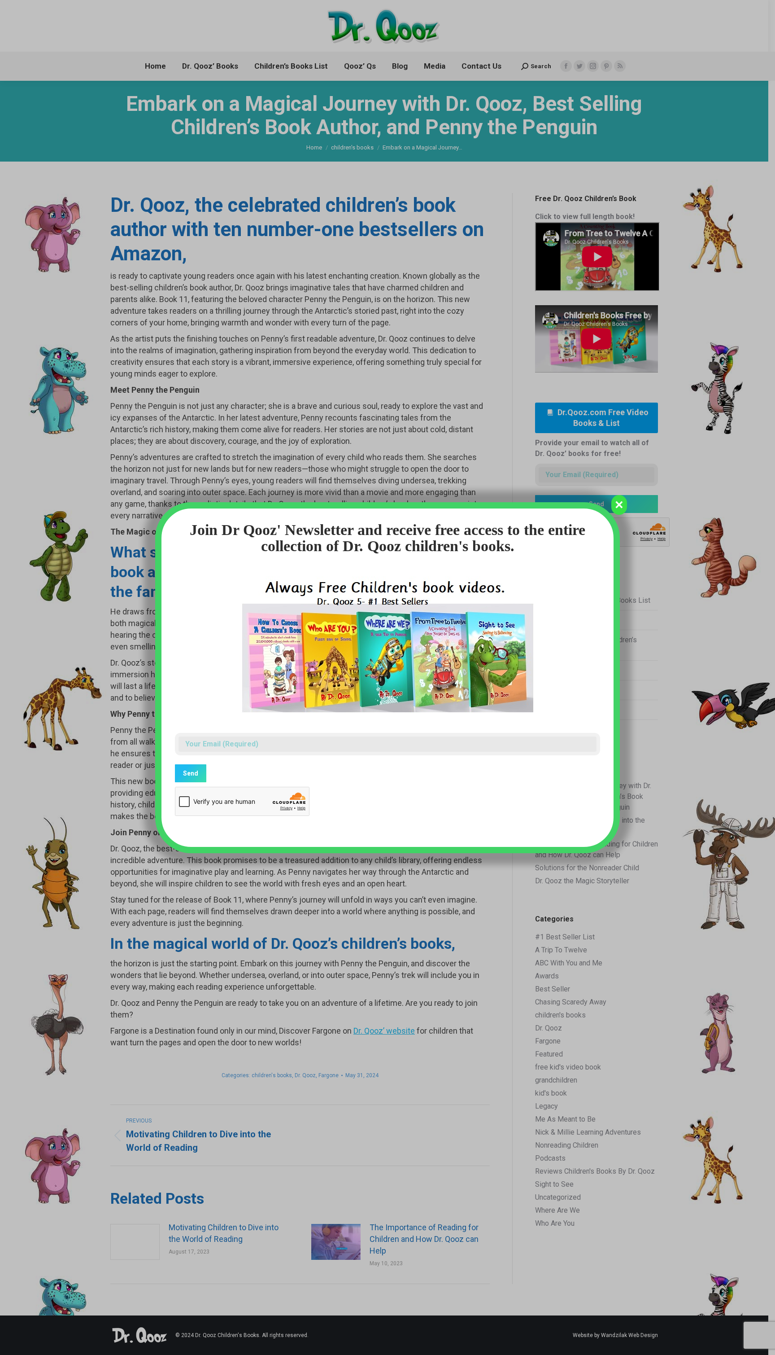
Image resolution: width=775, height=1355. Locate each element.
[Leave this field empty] (388, 697)
